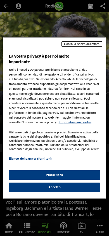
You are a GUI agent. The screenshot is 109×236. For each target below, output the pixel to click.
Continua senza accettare (82, 44)
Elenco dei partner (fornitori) (30, 158)
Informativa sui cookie (75, 122)
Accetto (54, 187)
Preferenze (54, 174)
